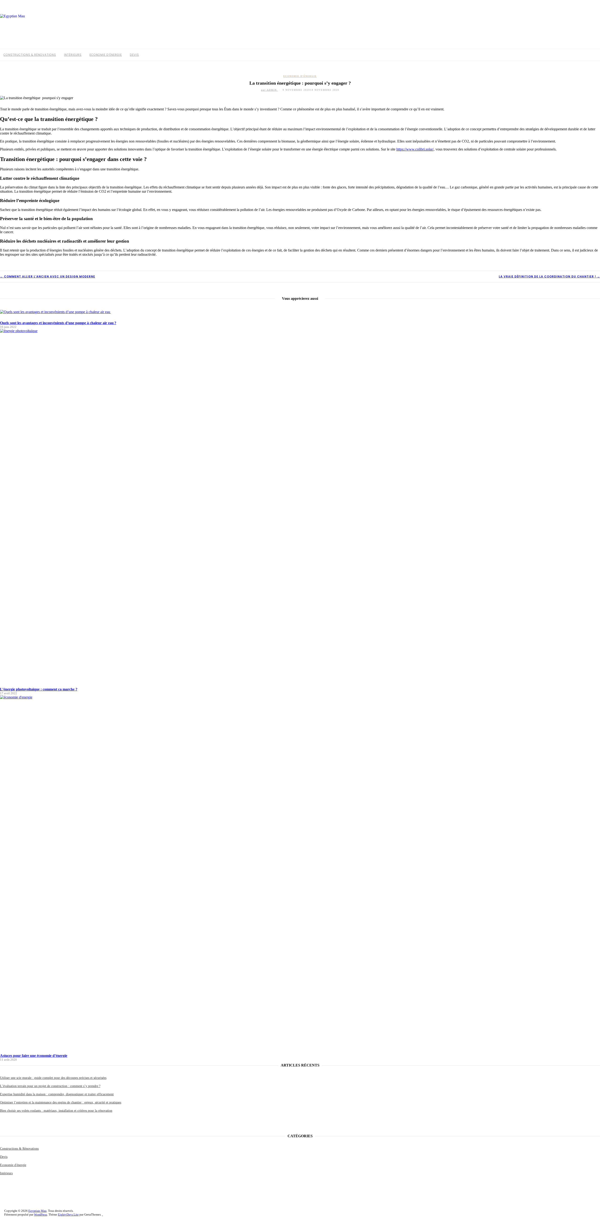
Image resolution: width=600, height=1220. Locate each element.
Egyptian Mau (37, 1210)
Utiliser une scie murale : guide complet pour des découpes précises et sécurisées (53, 1078)
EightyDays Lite (68, 1214)
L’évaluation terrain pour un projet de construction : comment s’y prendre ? (50, 1086)
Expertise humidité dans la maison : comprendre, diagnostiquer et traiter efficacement (57, 1094)
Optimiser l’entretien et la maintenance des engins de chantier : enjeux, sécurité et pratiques (60, 1102)
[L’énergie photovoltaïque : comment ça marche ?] (300, 331)
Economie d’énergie (106, 55)
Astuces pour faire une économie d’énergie (33, 1056)
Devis (134, 55)
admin (269, 90)
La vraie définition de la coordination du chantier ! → (549, 276)
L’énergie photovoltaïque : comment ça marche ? (38, 689)
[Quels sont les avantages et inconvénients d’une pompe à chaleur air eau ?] (55, 312)
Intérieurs (73, 55)
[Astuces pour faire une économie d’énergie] (300, 697)
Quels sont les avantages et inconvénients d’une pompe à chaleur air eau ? (58, 323)
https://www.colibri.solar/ (415, 149)
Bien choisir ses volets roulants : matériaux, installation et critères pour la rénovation (56, 1110)
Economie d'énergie (300, 76)
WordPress (40, 1214)
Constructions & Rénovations (30, 55)
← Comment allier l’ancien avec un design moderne (47, 276)
